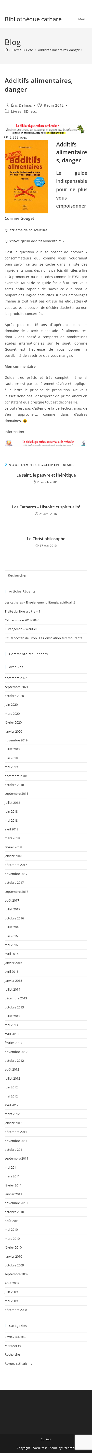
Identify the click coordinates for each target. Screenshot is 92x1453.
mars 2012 (12, 1114)
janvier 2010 (13, 1256)
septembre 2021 (16, 687)
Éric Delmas (21, 105)
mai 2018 (11, 820)
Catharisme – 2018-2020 (22, 620)
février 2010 (13, 1247)
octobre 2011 (14, 1149)
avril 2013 (11, 1034)
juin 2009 (11, 1292)
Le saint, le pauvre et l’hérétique (46, 475)
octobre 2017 (14, 882)
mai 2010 (11, 1229)
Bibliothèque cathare (33, 19)
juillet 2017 (12, 909)
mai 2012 (11, 1096)
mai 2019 (11, 767)
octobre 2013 (14, 1007)
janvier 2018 (13, 856)
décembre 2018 (16, 776)
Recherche (12, 1354)
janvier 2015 (13, 980)
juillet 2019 (12, 749)
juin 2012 (11, 1087)
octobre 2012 (14, 1060)
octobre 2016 (14, 918)
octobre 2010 (14, 1212)
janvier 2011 (13, 1194)
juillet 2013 (12, 1016)
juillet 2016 (12, 927)
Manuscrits (13, 1345)
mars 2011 (12, 1176)
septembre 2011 (16, 1158)
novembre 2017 (16, 874)
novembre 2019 (16, 740)
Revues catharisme (18, 1363)
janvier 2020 (13, 731)
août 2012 (12, 1069)
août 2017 (12, 900)
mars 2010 (12, 1238)
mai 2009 (11, 1301)
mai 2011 (11, 1167)
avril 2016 (11, 953)
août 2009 (12, 1283)
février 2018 (13, 847)
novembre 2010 (16, 1203)
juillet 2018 (12, 802)
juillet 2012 (12, 1078)
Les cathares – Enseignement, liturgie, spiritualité (40, 602)
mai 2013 (11, 1025)
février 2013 (13, 1042)
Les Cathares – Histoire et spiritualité (46, 507)
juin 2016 (11, 936)
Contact (46, 1439)
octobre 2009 (14, 1265)
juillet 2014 (12, 989)
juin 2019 (11, 758)
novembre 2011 (16, 1141)
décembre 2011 (16, 1131)
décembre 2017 (16, 864)
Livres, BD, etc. (24, 111)
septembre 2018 (16, 793)
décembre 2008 (16, 1310)
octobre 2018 (14, 784)
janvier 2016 (13, 963)
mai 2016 (11, 945)
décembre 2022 (16, 678)
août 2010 (12, 1220)
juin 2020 (11, 704)
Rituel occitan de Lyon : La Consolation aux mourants (43, 638)
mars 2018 (12, 838)
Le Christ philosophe (46, 538)
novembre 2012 (16, 1052)
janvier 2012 (13, 1123)
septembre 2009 (16, 1274)
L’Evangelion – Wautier (21, 629)
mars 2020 (12, 713)
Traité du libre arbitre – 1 (22, 611)
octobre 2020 (14, 695)
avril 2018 (11, 829)
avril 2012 (11, 1105)
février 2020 (13, 722)
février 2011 (13, 1185)
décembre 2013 (16, 998)
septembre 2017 (16, 891)
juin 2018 (11, 811)
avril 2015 (11, 971)
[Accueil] (6, 50)
